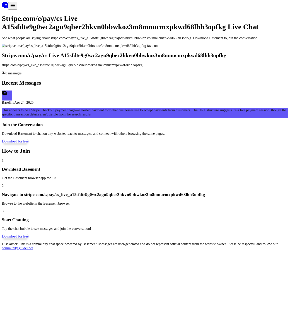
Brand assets (81, 292)
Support (131, 292)
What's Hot (26, 292)
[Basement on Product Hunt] (13, 315)
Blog (68, 292)
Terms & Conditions (104, 292)
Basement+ (10, 292)
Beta (122, 292)
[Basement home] (5, 7)
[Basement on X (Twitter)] (12, 300)
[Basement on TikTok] (13, 305)
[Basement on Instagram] (13, 310)
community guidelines (17, 248)
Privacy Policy (147, 292)
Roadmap (58, 292)
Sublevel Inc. (11, 323)
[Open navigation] (12, 6)
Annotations (42, 292)
